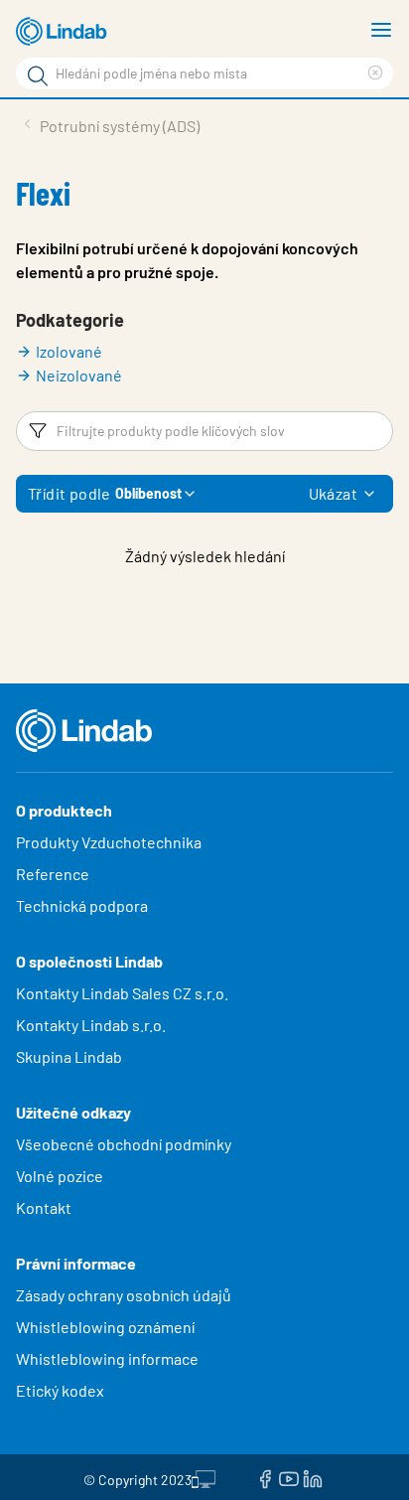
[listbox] (369, 494)
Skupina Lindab (69, 1056)
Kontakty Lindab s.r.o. (91, 1024)
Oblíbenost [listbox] (148, 493)
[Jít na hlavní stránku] (64, 32)
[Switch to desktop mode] (203, 1477)
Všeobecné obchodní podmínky (123, 1143)
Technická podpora (82, 905)
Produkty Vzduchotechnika (109, 841)
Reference (52, 873)
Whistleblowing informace (107, 1358)
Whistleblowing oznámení (105, 1326)
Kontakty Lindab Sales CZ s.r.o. (122, 992)
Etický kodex (60, 1390)
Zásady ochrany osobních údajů (123, 1294)
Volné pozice (61, 1175)
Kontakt (43, 1207)
